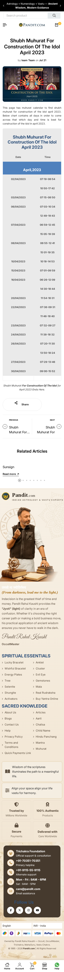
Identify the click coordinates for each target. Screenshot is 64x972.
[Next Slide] (60, 5)
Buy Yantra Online (47, 698)
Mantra (40, 742)
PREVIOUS (13, 420)
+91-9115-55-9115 (28, 870)
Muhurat (41, 748)
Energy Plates (13, 674)
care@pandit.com (28, 889)
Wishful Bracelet (15, 668)
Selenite (10, 686)
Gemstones (43, 680)
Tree (7, 680)
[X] (19, 910)
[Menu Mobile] (6, 24)
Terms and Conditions (11, 745)
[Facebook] (10, 910)
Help (7, 730)
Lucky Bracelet (14, 662)
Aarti (39, 718)
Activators (11, 698)
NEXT (52, 420)
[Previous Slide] (3, 5)
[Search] (54, 15)
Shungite (10, 692)
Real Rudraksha (45, 692)
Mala (39, 686)
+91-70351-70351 (28, 860)
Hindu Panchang (46, 736)
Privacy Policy (14, 736)
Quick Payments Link (18, 753)
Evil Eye (41, 674)
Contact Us (12, 724)
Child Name (43, 730)
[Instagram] (28, 910)
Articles (41, 712)
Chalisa (40, 724)
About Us (10, 712)
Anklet (40, 662)
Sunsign (8, 467)
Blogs (8, 718)
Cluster (40, 668)
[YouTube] (37, 910)
